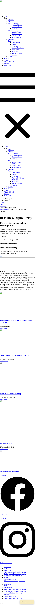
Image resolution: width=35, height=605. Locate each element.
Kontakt (6, 64)
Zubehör (10, 56)
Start (1, 209)
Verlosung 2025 (6, 443)
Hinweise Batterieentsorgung (13, 575)
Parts (9, 41)
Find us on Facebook (5, 515)
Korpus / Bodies (17, 53)
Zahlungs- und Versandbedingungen (15, 574)
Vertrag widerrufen (27, 602)
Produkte (3, 206)
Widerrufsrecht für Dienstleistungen (15, 572)
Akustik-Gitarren (13, 23)
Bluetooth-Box (16, 37)
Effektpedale (12, 39)
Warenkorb (7, 65)
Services (6, 58)
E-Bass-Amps (16, 35)
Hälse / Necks (16, 51)
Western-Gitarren (17, 25)
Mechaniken (15, 46)
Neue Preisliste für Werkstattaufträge (14, 355)
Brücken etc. (15, 49)
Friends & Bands (9, 62)
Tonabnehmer (16, 42)
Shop (1, 204)
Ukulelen (14, 28)
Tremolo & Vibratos (18, 48)
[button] (17, 106)
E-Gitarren (11, 20)
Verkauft (6, 209)
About (6, 60)
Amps (9, 30)
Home (6, 16)
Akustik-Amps (16, 32)
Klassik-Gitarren (17, 27)
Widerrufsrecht (8, 570)
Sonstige (14, 55)
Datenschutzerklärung (10, 579)
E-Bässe (10, 21)
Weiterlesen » (4, 328)
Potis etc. (14, 44)
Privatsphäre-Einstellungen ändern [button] (14, 581)
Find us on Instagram (6, 563)
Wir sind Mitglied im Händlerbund (9, 471)
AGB (5, 568)
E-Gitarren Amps (17, 34)
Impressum (7, 567)
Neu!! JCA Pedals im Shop (10, 394)
